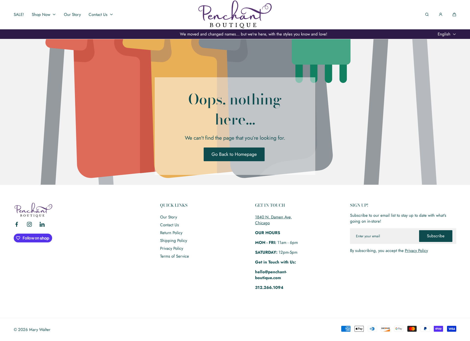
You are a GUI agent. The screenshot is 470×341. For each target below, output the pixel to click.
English (444, 34)
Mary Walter (39, 329)
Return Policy (171, 233)
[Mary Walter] (235, 14)
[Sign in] (441, 14)
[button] (454, 14)
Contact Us (169, 225)
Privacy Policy (171, 248)
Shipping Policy (173, 240)
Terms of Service (174, 256)
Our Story (168, 217)
